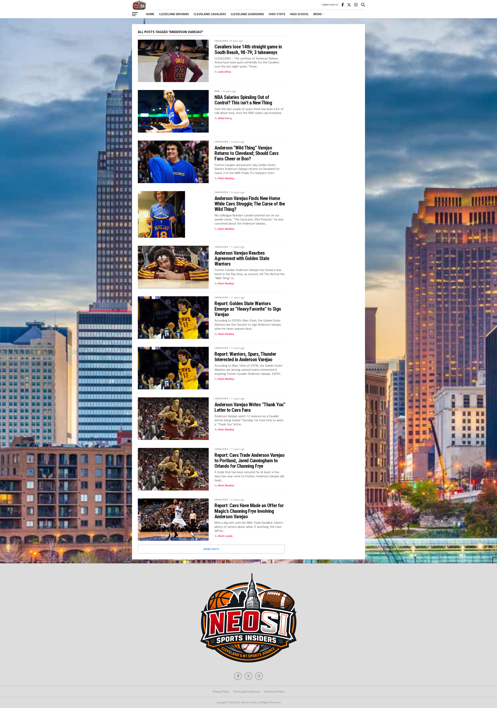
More (317, 14)
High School (299, 14)
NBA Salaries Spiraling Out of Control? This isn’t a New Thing (243, 99)
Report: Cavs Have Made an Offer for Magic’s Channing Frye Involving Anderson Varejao (249, 511)
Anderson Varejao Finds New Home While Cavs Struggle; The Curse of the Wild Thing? (250, 204)
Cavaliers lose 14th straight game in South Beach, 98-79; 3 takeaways (248, 49)
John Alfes (224, 72)
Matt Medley (226, 178)
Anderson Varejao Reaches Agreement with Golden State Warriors (242, 258)
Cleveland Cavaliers (210, 14)
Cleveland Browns (174, 14)
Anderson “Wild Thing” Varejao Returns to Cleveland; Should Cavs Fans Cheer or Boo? (246, 153)
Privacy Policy (221, 691)
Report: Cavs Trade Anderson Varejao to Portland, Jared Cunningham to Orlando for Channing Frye (249, 460)
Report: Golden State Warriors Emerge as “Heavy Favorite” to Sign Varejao (248, 309)
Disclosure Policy (274, 691)
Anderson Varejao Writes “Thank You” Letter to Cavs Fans (250, 407)
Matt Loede (225, 536)
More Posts (211, 549)
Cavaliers (221, 41)
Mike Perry (225, 118)
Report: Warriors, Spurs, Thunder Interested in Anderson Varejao (245, 356)
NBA (217, 91)
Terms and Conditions (246, 691)
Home (150, 14)
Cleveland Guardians (247, 14)
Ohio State (277, 14)
